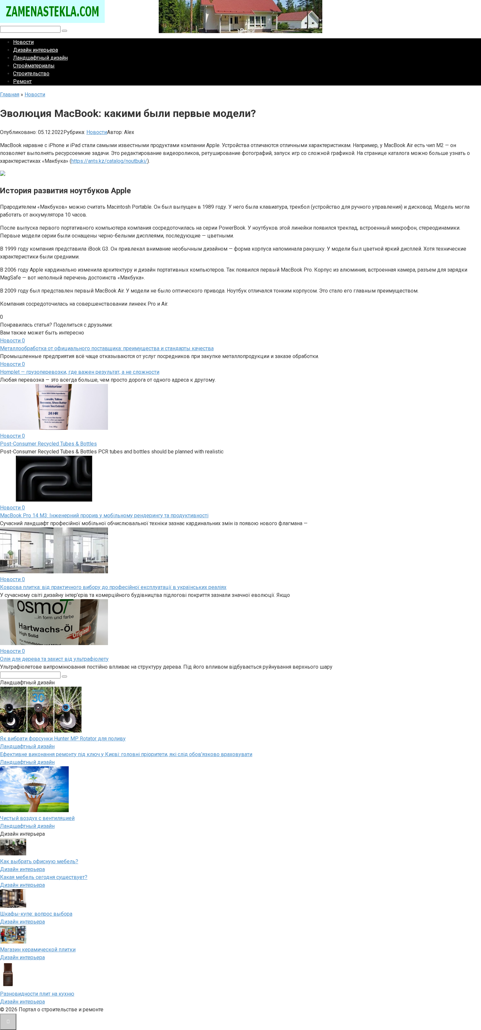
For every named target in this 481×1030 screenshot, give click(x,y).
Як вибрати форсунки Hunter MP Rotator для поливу (63, 738)
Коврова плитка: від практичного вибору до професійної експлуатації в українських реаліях (113, 587)
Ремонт (22, 81)
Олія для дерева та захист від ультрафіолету (54, 659)
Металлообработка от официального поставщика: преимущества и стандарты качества (107, 348)
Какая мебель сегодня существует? (43, 877)
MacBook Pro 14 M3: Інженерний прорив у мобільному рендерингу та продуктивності (104, 515)
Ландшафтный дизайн (40, 58)
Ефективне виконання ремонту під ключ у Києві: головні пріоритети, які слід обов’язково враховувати (126, 754)
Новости (23, 42)
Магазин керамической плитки (38, 949)
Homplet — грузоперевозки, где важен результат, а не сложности (79, 372)
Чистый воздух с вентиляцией (37, 818)
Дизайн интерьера (35, 50)
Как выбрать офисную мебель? (39, 861)
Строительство (31, 73)
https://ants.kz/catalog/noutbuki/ (109, 161)
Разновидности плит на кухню (37, 994)
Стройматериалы (34, 66)
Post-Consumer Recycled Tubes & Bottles (48, 444)
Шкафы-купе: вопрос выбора (36, 914)
